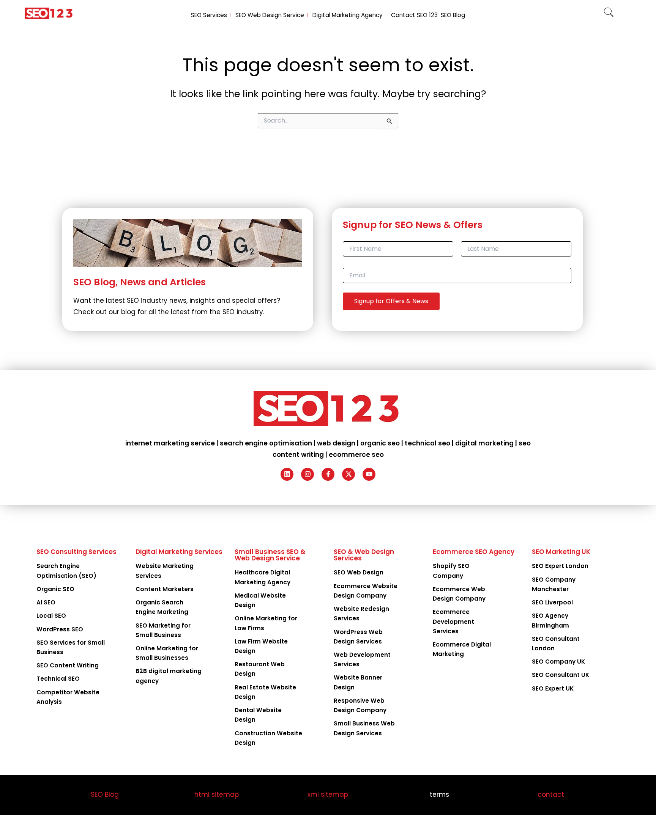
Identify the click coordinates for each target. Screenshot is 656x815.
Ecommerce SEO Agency (473, 551)
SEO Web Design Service (269, 15)
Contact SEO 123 (414, 15)
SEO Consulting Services (76, 551)
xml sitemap (328, 794)
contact (551, 794)
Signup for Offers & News (391, 301)
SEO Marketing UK (561, 551)
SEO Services (209, 15)
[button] (608, 13)
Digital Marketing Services (179, 551)
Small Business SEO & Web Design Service (270, 555)
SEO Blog (453, 15)
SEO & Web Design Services (364, 555)
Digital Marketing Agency (347, 15)
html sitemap (216, 794)
